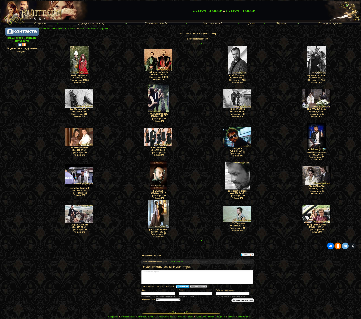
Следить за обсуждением (251, 254)
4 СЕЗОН (248, 10)
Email (181, 290)
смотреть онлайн (146, 316)
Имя (143, 290)
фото (190, 316)
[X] (352, 246)
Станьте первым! (176, 262)
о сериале (113, 316)
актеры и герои (128, 316)
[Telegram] (345, 246)
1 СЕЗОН (199, 10)
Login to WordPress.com (198, 286)
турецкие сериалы (205, 316)
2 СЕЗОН (215, 10)
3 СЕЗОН (232, 10)
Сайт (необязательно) (225, 290)
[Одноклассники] (24, 44)
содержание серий (166, 316)
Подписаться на (148, 300)
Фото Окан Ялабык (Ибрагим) (94, 28)
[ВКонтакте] (20, 44)
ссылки (231, 316)
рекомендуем (244, 316)
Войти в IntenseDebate (182, 286)
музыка (181, 316)
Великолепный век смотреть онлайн (57, 28)
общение (221, 316)
